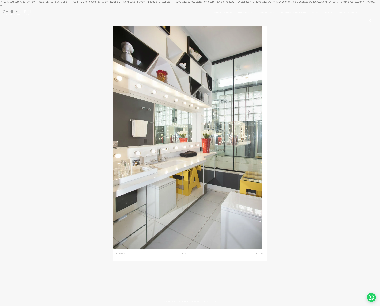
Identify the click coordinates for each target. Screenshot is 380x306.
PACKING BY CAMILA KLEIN (293, 12)
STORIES (327, 12)
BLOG (315, 12)
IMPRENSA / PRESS (223, 12)
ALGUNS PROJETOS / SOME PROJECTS (256, 12)
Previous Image (122, 253)
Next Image (259, 253)
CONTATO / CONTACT (349, 12)
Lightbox (182, 253)
